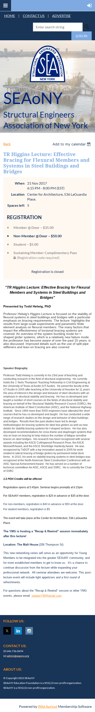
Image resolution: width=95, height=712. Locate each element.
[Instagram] (29, 631)
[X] (7, 631)
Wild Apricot (47, 706)
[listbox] (72, 144)
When (20, 183)
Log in (81, 36)
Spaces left (16, 205)
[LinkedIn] (18, 631)
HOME (9, 16)
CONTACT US (33, 16)
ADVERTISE (61, 16)
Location (18, 194)
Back (7, 144)
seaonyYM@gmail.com (46, 595)
